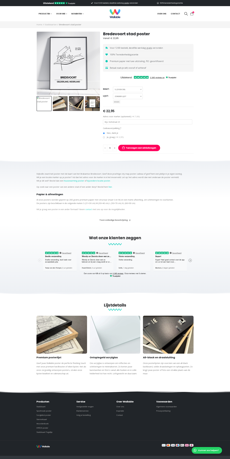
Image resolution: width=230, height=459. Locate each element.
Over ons (161, 13)
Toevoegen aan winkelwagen (141, 147)
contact (88, 209)
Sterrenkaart (41, 419)
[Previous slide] (37, 63)
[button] (186, 14)
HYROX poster (42, 428)
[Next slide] (100, 63)
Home (39, 24)
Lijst (105, 95)
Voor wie (60, 13)
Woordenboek (42, 423)
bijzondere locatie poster (98, 180)
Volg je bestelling (83, 415)
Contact (175, 13)
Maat (106, 89)
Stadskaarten (51, 24)
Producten (44, 13)
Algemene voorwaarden (166, 406)
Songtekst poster (43, 415)
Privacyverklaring (163, 411)
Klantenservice (82, 411)
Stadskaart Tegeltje (44, 432)
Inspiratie (120, 411)
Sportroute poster (44, 411)
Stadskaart (40, 406)
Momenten (76, 13)
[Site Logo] (115, 13)
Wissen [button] (116, 102)
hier (110, 186)
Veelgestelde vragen (85, 406)
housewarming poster (74, 180)
